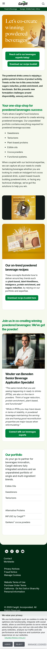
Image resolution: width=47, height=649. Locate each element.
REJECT (19, 644)
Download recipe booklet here (21, 297)
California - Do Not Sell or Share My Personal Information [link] (21, 590)
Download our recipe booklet (23, 64)
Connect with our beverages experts (22, 433)
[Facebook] (12, 551)
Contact (8, 558)
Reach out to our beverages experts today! (22, 56)
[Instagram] (17, 551)
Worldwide (9, 561)
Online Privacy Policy (15, 638)
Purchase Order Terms (15, 585)
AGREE (8, 644)
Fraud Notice (10, 572)
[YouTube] (22, 551)
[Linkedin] (6, 551)
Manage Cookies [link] (12, 575)
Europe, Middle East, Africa (30, 9)
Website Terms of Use (14, 582)
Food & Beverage (10, 9)
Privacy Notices (11, 568)
